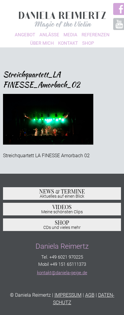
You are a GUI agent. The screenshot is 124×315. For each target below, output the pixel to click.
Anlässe (49, 35)
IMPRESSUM (68, 295)
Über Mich (42, 43)
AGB (90, 295)
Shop (88, 43)
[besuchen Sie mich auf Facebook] (116, 9)
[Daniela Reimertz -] (62, 18)
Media (70, 35)
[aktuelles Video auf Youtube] (116, 24)
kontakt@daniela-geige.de (62, 272)
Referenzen (96, 35)
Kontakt (68, 43)
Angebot (25, 35)
